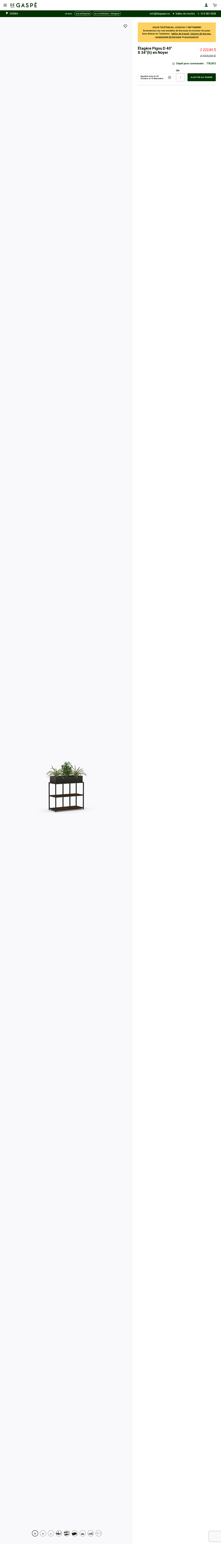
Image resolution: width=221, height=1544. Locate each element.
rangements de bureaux (168, 37)
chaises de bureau (200, 33)
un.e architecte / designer (106, 13)
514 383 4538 (208, 13)
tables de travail (180, 33)
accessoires (191, 37)
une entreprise (83, 13)
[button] (35, 1533)
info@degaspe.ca (160, 13)
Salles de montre (185, 13)
